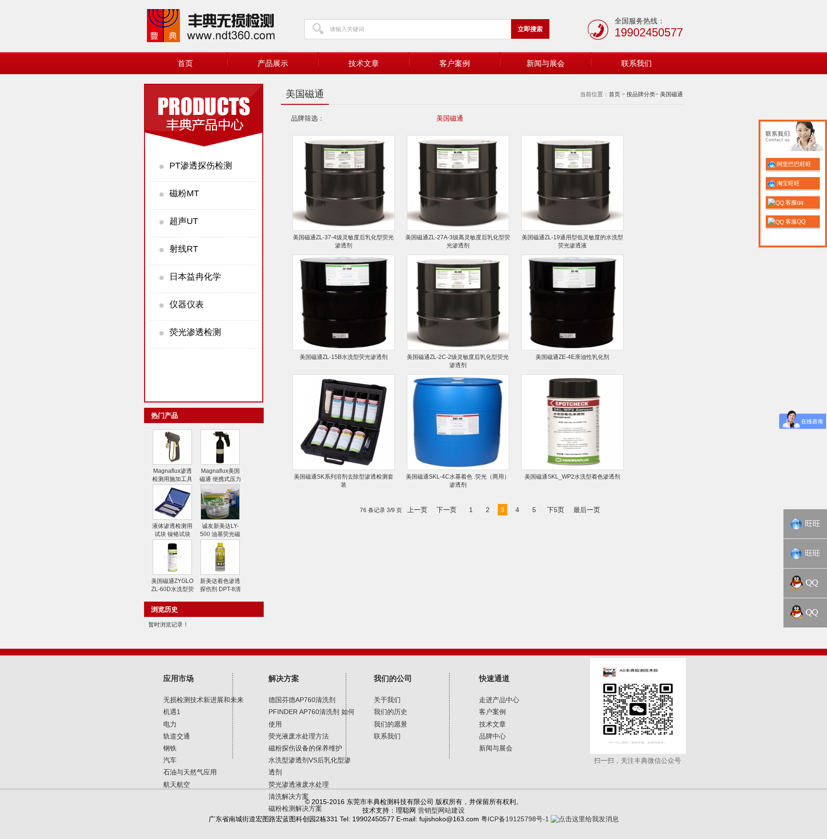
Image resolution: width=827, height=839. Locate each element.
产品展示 (272, 63)
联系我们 (636, 63)
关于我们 (387, 700)
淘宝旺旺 (787, 183)
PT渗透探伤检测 (200, 165)
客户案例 (454, 63)
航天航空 (176, 784)
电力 (170, 724)
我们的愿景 (390, 724)
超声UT (183, 221)
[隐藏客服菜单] (793, 138)
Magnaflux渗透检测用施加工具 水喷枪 (172, 479)
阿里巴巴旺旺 (793, 164)
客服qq (794, 202)
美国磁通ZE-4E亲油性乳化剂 (572, 357)
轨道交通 (176, 736)
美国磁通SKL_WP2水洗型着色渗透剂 (572, 476)
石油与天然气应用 (190, 772)
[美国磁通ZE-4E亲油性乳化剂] (572, 348)
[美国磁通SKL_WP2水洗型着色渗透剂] (572, 468)
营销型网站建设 (441, 810)
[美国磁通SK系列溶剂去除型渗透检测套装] (343, 468)
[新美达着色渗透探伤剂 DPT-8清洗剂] (220, 573)
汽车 (170, 760)
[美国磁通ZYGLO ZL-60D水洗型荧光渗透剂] (172, 573)
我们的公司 (393, 678)
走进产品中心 (499, 700)
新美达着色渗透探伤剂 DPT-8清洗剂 (220, 589)
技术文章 (363, 63)
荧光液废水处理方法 (298, 736)
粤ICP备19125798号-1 (515, 819)
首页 (185, 63)
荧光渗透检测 (195, 332)
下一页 (446, 510)
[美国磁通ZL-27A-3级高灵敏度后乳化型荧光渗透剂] (458, 228)
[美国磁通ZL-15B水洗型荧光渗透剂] (343, 348)
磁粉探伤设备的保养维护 (305, 748)
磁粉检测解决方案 (295, 808)
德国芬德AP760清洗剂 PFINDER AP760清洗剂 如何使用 (311, 711)
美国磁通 (671, 94)
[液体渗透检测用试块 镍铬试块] (172, 518)
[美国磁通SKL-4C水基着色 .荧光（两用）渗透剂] (458, 468)
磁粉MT (184, 193)
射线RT (183, 249)
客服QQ (794, 221)
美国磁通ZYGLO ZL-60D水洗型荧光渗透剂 (172, 589)
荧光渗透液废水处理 (298, 784)
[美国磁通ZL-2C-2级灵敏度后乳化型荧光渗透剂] (458, 348)
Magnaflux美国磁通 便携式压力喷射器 (220, 479)
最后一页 (586, 510)
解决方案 (283, 678)
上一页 (417, 510)
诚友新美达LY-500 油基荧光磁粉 (220, 534)
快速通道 (494, 678)
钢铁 (170, 748)
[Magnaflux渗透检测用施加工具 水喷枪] (172, 462)
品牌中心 (492, 736)
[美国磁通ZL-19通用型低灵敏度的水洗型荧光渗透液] (572, 228)
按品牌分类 (640, 94)
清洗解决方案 (288, 796)
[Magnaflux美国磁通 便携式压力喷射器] (220, 462)
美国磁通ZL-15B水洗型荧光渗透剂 (344, 357)
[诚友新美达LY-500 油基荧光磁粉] (220, 518)
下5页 (555, 510)
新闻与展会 (545, 63)
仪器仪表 (186, 304)
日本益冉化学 (195, 276)
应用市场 (178, 678)
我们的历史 (390, 712)
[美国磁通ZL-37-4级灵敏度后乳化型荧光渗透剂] (343, 228)
